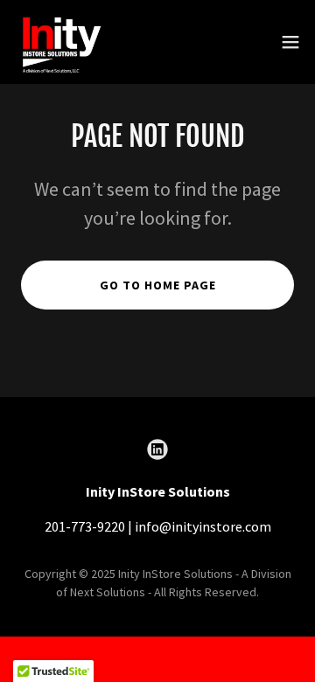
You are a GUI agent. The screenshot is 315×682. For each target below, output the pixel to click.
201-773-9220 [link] (85, 526)
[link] (60, 42)
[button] (290, 41)
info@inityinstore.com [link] (203, 526)
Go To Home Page (158, 285)
